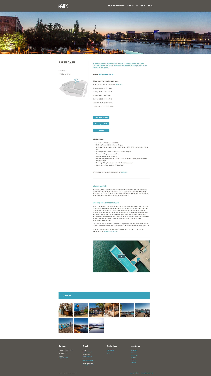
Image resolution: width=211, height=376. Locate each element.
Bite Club (119, 84)
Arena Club (134, 360)
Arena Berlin (111, 350)
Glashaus (133, 357)
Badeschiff (110, 353)
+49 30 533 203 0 (63, 357)
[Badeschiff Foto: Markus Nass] (96, 310)
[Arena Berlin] (73, 4)
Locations (129, 5)
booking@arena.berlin (110, 231)
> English (149, 5)
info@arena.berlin (87, 352)
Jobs (136, 5)
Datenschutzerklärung (146, 373)
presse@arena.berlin (88, 360)
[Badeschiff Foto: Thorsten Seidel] (96, 325)
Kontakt (142, 5)
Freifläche (133, 362)
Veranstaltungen (119, 5)
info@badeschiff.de (106, 74)
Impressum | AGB (134, 373)
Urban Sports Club (101, 124)
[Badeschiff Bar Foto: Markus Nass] (81, 310)
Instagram (124, 172)
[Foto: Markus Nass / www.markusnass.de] (66, 325)
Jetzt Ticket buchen (101, 117)
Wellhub (101, 130)
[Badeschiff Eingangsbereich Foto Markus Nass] (66, 310)
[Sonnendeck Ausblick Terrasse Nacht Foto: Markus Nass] (81, 325)
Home (110, 5)
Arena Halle (134, 350)
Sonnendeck (134, 355)
